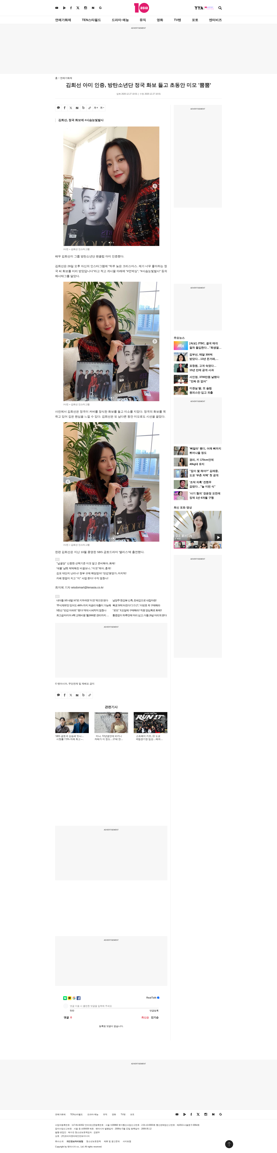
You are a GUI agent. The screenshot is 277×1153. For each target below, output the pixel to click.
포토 (195, 20)
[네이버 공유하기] (77, 108)
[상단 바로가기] (229, 1144)
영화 (160, 20)
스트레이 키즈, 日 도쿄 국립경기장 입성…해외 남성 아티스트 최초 (148, 739)
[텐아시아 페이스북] (71, 7)
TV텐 (177, 20)
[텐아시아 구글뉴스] (100, 7)
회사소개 (59, 1141)
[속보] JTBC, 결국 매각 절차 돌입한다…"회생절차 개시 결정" (205, 348)
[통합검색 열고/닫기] (220, 8)
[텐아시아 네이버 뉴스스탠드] (93, 7)
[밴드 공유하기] (83, 108)
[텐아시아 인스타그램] (85, 7)
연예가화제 (63, 20)
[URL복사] (89, 108)
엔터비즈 (215, 20)
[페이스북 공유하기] (64, 108)
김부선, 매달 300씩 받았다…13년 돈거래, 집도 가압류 (202, 359)
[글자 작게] (102, 108)
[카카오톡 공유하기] (58, 108)
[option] (198, 526)
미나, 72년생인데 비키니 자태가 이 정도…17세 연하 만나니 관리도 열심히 (109, 739)
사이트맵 (127, 1141)
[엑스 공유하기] (71, 108)
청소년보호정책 (93, 1141)
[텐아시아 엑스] (77, 7)
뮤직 (143, 20)
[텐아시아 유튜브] (56, 7)
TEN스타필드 (91, 20)
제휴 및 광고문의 (112, 1141)
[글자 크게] (96, 108)
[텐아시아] (141, 8)
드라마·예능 (120, 20)
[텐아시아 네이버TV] (64, 7)
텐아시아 (71, 1146)
